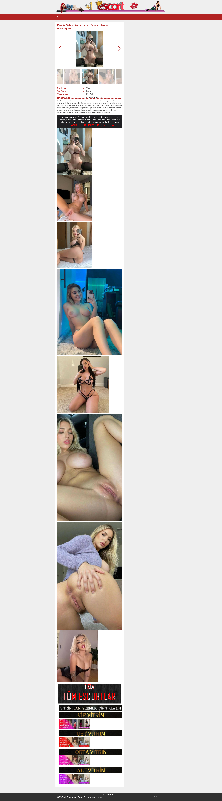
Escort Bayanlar (63, 17)
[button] (119, 48)
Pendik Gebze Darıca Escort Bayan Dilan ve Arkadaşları (82, 26)
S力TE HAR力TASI (159, 796)
